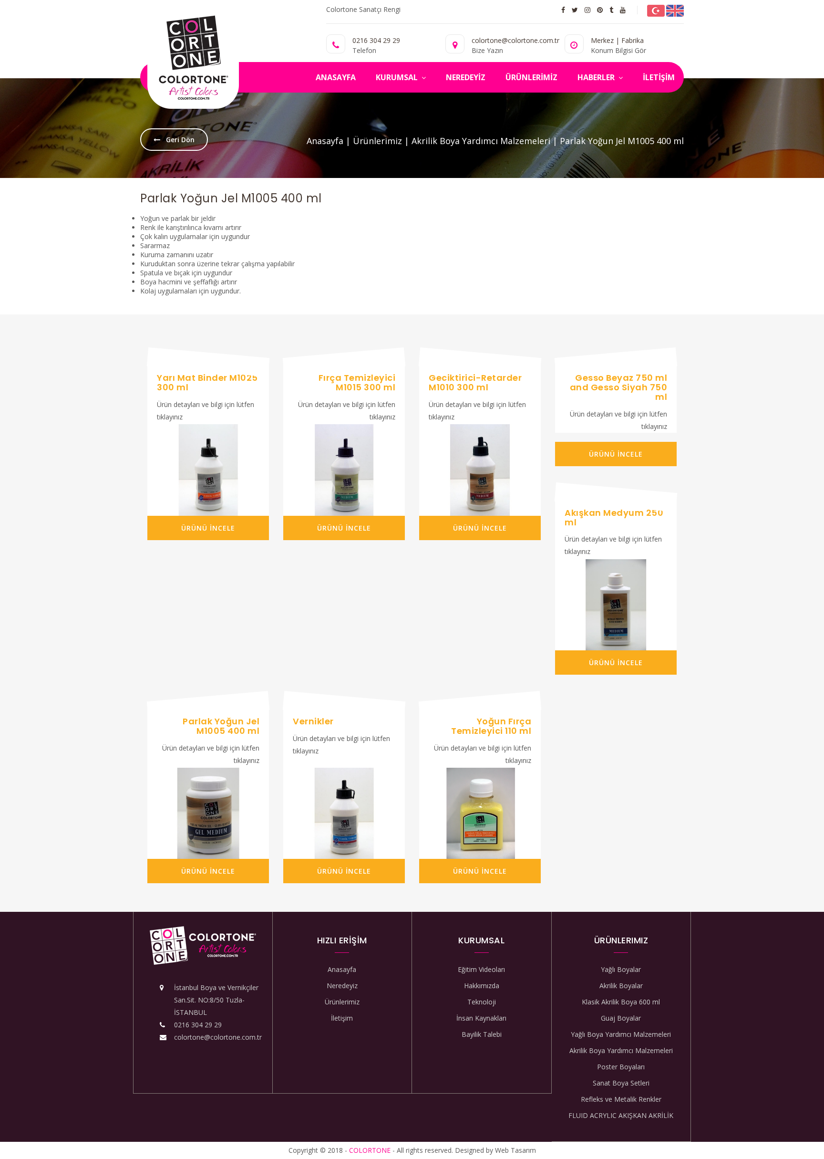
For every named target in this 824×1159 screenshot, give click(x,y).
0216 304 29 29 (376, 40)
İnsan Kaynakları (481, 1018)
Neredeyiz (342, 985)
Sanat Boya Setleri (621, 1082)
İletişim (342, 1018)
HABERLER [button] (597, 77)
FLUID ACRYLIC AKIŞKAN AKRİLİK (620, 1115)
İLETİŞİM (659, 77)
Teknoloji (481, 1001)
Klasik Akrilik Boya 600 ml (621, 1001)
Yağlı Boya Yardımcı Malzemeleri (621, 1034)
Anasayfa (325, 140)
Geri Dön (179, 139)
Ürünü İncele (208, 528)
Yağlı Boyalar (621, 969)
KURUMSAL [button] (398, 77)
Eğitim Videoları (481, 969)
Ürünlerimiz (377, 140)
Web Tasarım (515, 1150)
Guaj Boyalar (621, 1018)
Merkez (602, 40)
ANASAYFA (336, 77)
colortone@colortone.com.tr (218, 1037)
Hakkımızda (481, 985)
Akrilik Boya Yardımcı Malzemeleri (481, 140)
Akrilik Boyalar (621, 985)
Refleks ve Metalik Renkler (621, 1099)
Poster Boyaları (621, 1066)
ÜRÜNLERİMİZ (531, 77)
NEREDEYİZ (465, 77)
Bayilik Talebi (482, 1034)
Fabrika (632, 40)
